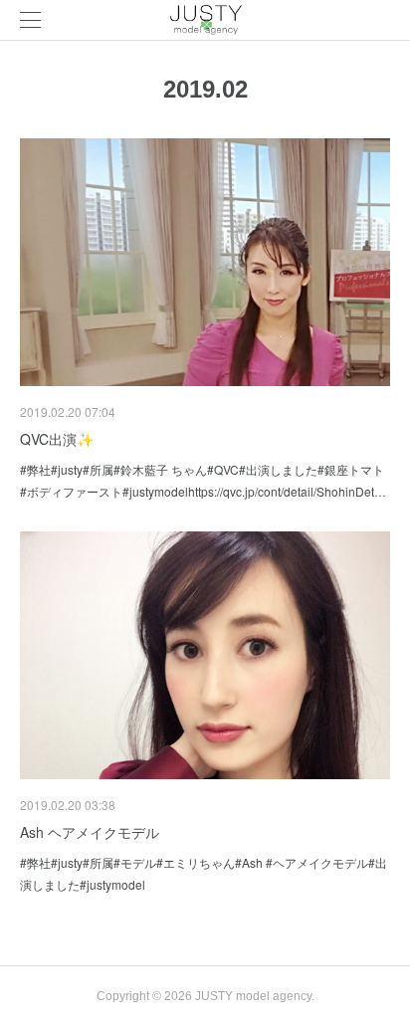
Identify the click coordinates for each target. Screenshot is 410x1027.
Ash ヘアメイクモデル (89, 832)
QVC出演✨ (57, 439)
